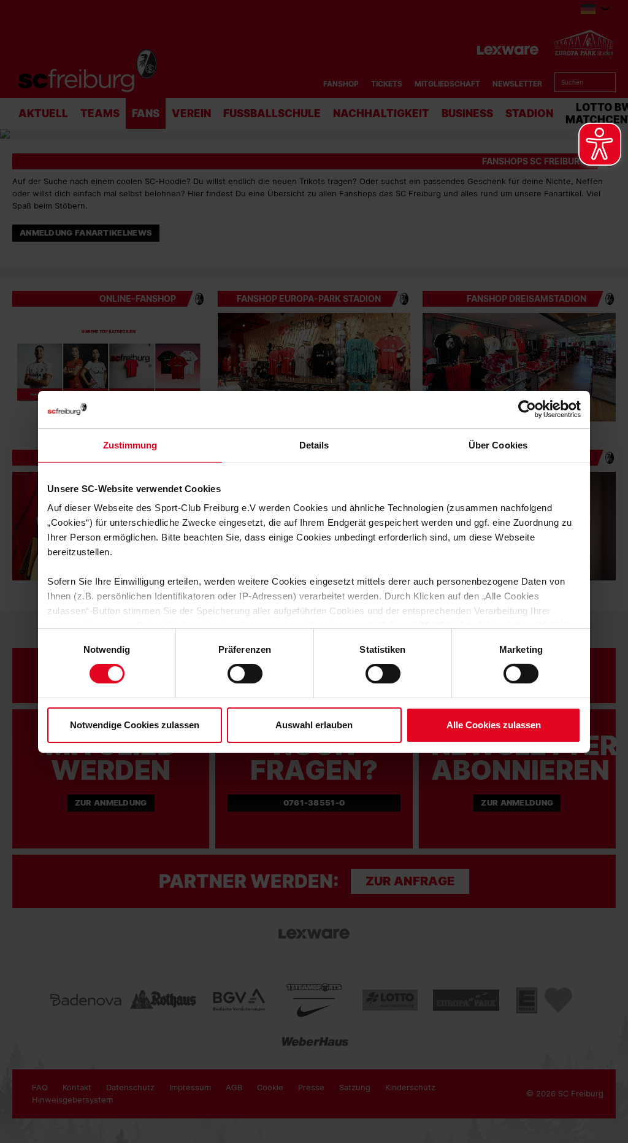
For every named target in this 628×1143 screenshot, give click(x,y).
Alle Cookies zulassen (493, 725)
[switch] (245, 673)
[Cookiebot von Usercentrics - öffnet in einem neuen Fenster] (527, 408)
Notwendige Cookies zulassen (134, 725)
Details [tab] (314, 444)
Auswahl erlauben (314, 725)
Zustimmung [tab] (130, 444)
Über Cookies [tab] (498, 444)
